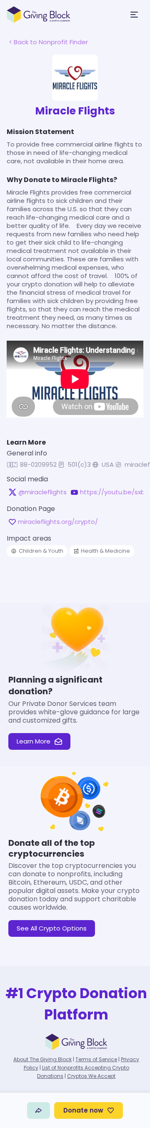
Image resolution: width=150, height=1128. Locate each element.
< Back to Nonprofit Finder (48, 42)
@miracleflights (42, 492)
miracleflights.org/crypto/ (58, 522)
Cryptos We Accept (91, 1076)
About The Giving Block (42, 1059)
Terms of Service (96, 1059)
